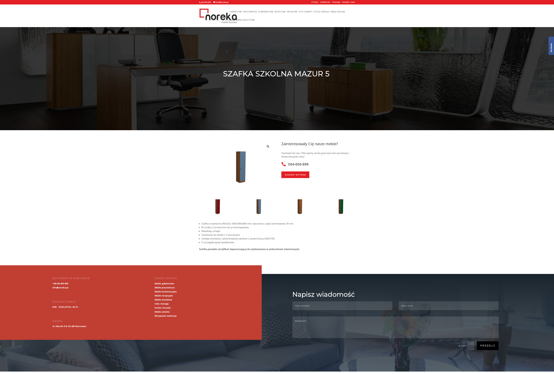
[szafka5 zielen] (338, 217)
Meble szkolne (338, 12)
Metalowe (292, 12)
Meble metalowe (163, 299)
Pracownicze (250, 12)
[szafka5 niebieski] (256, 217)
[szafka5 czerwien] (215, 217)
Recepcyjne (280, 12)
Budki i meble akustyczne (242, 20)
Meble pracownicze (165, 287)
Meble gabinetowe (164, 283)
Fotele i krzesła (321, 12)
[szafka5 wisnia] (297, 217)
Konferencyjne (265, 12)
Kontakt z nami (348, 2)
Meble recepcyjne (164, 295)
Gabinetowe (236, 12)
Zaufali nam (325, 2)
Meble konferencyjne (166, 291)
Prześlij (487, 345)
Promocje (336, 2)
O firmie (314, 2)
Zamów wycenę (295, 175)
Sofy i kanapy (305, 12)
